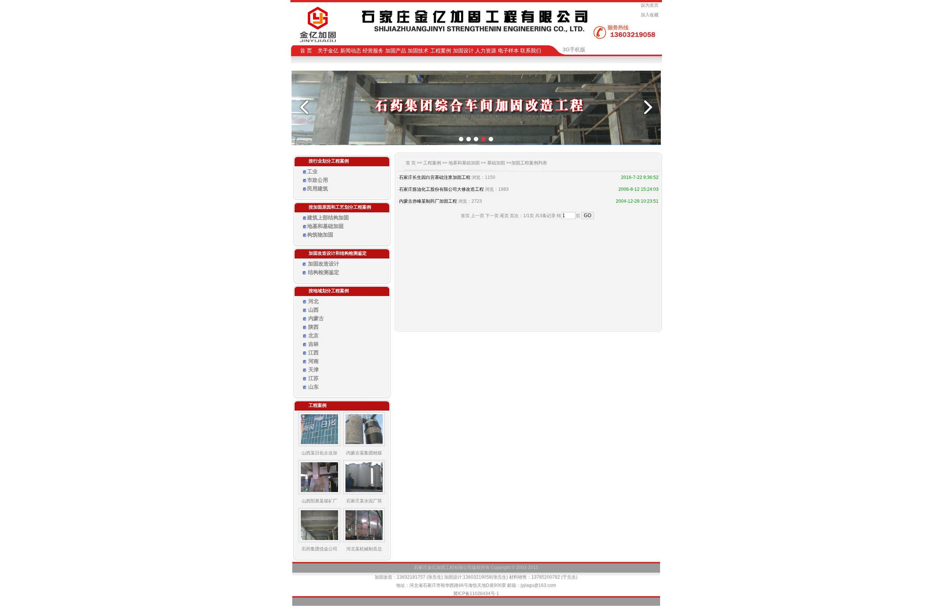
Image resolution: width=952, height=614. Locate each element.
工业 (312, 171)
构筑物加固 (320, 235)
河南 (313, 361)
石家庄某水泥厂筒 (364, 501)
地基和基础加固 (325, 226)
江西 (313, 353)
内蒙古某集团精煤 (364, 453)
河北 (313, 301)
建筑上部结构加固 (328, 218)
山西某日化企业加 (319, 453)
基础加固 (496, 162)
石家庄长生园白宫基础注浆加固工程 (434, 177)
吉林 (313, 344)
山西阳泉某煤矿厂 (319, 501)
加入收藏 (651, 14)
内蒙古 (316, 318)
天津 (313, 370)
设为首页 (651, 5)
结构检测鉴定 (323, 272)
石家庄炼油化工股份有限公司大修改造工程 (441, 189)
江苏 (313, 378)
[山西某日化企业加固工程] (319, 444)
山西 (313, 310)
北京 (313, 335)
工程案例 (432, 162)
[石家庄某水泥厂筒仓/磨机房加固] (364, 492)
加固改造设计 (323, 264)
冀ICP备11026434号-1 (476, 593)
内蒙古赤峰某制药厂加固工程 (428, 201)
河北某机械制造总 (364, 549)
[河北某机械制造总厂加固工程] (364, 540)
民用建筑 (317, 189)
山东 (313, 387)
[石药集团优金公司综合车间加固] (319, 540)
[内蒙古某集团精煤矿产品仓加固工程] (364, 444)
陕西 (313, 327)
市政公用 (317, 180)
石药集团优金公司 (319, 549)
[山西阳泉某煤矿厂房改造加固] (319, 492)
